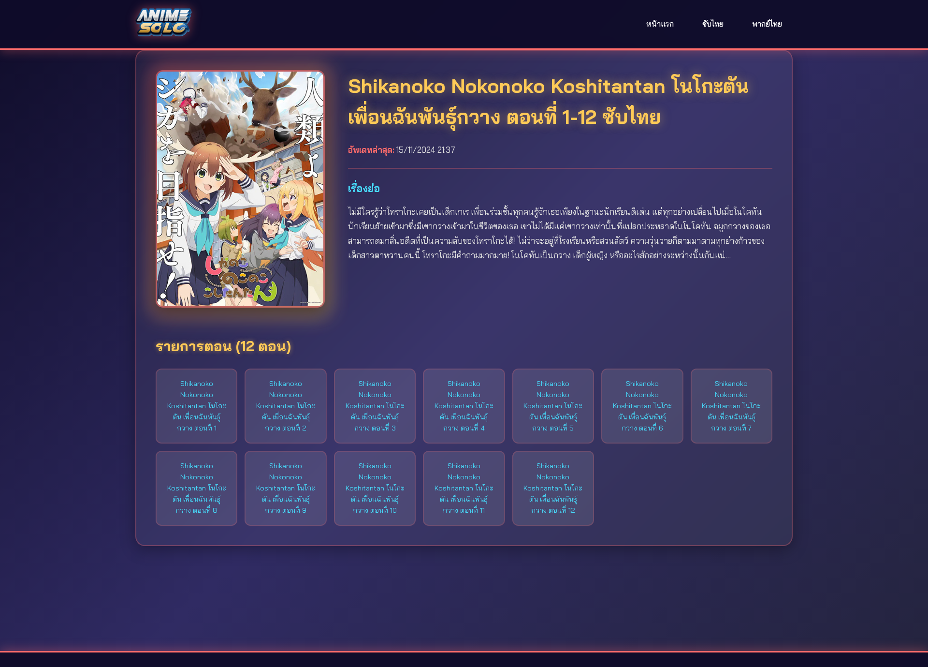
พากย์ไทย (767, 24)
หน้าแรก (660, 24)
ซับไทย (713, 24)
